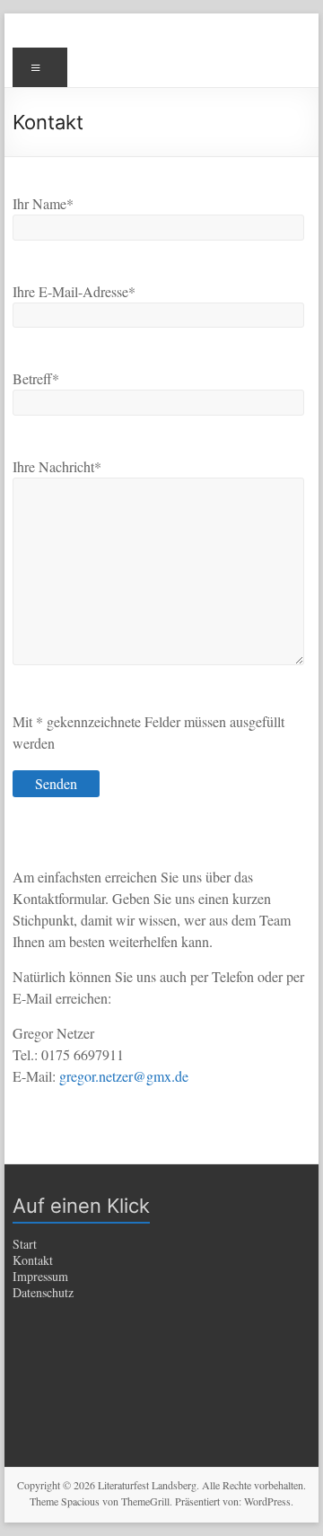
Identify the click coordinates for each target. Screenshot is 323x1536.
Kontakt (33, 1259)
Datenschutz (43, 1292)
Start (25, 1243)
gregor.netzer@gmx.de (123, 1075)
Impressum (40, 1276)
